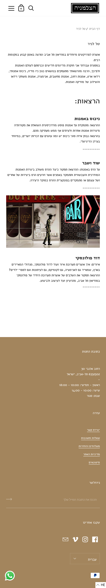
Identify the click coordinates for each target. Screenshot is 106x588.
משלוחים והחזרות (89, 446)
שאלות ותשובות (90, 438)
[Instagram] (85, 539)
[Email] (65, 539)
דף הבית (94, 29)
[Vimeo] (75, 539)
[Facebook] (95, 539)
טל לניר (81, 29)
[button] (100, 585)
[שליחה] (9, 501)
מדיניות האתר (91, 454)
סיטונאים (94, 462)
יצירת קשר (93, 430)
